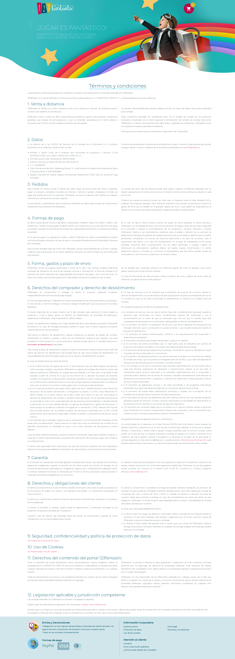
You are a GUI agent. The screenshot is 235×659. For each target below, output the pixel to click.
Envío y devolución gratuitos (136, 647)
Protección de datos (132, 630)
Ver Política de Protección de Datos (43, 541)
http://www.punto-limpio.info (194, 440)
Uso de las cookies (131, 633)
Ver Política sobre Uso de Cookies (42, 552)
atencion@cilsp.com (139, 472)
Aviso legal (172, 626)
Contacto (127, 643)
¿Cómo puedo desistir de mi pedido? (140, 650)
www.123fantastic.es (191, 147)
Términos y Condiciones (178, 630)
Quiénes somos (130, 626)
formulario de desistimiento (40, 344)
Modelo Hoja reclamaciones (93, 604)
